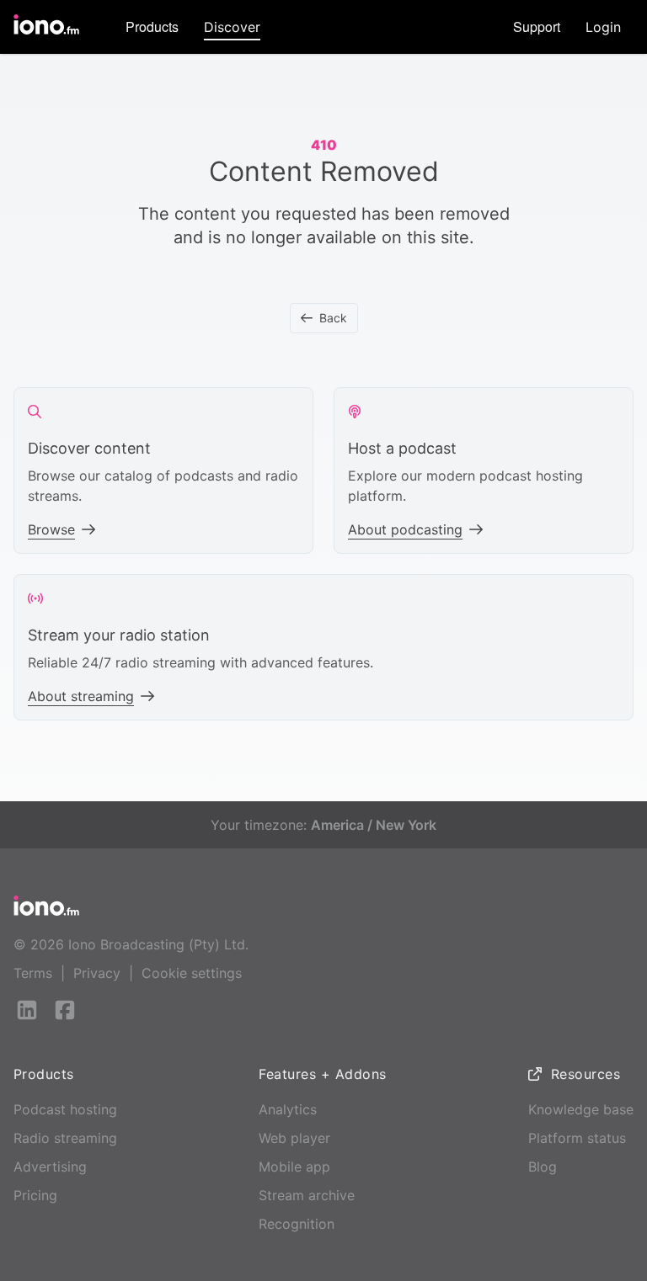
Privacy (96, 973)
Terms (32, 973)
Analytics (288, 1109)
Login (603, 27)
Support (536, 26)
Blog (542, 1166)
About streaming (81, 696)
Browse (51, 529)
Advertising (50, 1166)
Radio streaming (65, 1138)
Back (333, 318)
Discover (232, 27)
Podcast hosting (65, 1109)
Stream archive (307, 1195)
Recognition (296, 1223)
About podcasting (405, 529)
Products (152, 26)
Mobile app (294, 1166)
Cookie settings (192, 973)
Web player (294, 1138)
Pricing (35, 1195)
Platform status (577, 1138)
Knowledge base (581, 1109)
